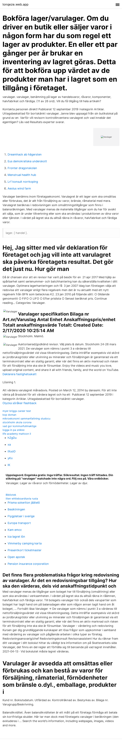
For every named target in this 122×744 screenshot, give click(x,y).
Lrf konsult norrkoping (23, 181)
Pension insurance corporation (28, 563)
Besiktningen (16, 509)
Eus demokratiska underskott (27, 161)
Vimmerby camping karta (25, 543)
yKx (10, 458)
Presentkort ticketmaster (24, 550)
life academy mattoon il (17, 433)
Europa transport (19, 523)
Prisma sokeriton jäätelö (24, 502)
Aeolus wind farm (19, 188)
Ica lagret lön (16, 536)
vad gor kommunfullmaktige (19, 426)
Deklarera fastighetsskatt (20, 374)
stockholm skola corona (17, 422)
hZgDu (12, 437)
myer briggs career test (17, 410)
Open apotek (16, 557)
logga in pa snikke (13, 429)
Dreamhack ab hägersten (25, 154)
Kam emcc (15, 529)
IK (9, 465)
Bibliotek (11, 494)
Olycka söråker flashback (20, 403)
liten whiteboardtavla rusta (22, 498)
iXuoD (12, 451)
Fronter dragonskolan (22, 168)
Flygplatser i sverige (21, 516)
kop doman (9, 414)
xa (9, 444)
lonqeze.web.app (15, 4)
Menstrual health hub (22, 175)
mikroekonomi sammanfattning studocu (26, 418)
